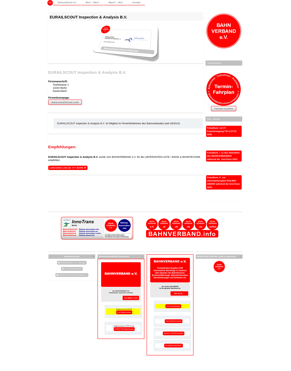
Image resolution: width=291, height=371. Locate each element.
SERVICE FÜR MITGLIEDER (173, 333)
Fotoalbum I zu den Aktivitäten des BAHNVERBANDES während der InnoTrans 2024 (223, 156)
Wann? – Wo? (116, 2)
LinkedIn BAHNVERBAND (73, 269)
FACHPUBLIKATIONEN (173, 321)
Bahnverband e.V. (67, 2)
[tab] (71, 256)
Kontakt (136, 2)
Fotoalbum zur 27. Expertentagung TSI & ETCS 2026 (221, 131)
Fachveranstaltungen (173, 306)
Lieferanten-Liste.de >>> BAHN (66, 168)
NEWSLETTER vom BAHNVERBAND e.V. (73, 275)
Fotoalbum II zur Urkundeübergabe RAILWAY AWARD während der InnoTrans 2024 (223, 182)
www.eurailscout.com (65, 102)
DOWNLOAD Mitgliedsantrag (124, 329)
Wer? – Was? (92, 2)
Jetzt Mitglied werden (124, 312)
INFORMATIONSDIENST (173, 345)
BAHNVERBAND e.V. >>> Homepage (73, 263)
